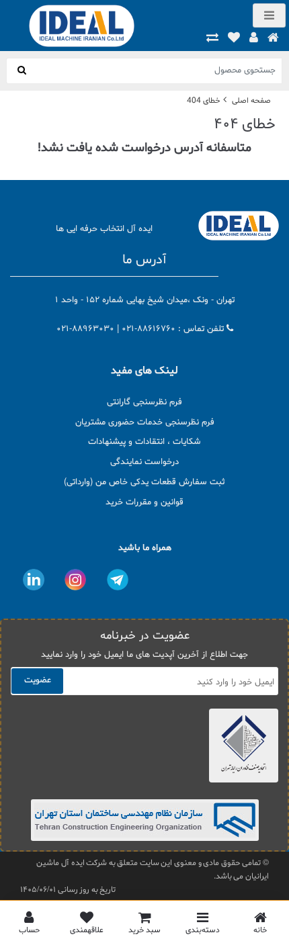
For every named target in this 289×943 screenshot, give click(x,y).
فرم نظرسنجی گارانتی (144, 402)
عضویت (37, 680)
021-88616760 (148, 329)
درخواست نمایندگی (144, 462)
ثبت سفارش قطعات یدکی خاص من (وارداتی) (144, 482)
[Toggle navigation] (269, 15)
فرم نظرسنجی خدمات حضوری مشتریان (144, 422)
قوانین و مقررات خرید (144, 502)
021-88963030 (85, 329)
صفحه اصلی (251, 100)
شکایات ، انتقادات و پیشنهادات (144, 442)
